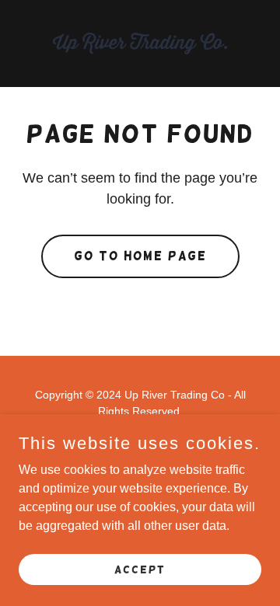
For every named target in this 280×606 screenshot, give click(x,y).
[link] (140, 43)
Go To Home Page (140, 256)
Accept (140, 568)
